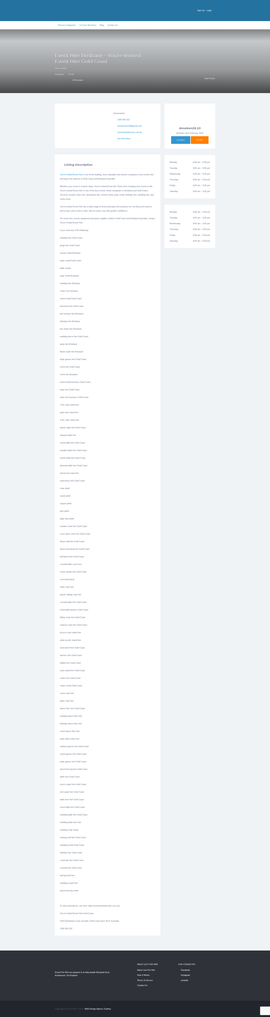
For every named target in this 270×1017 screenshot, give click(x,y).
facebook (205, 1008)
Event (71, 74)
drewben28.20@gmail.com (129, 126)
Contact (181, 140)
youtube (184, 980)
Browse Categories (67, 25)
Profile (199, 140)
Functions (59, 74)
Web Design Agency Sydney (98, 1009)
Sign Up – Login (204, 10)
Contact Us (112, 25)
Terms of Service (145, 980)
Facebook (185, 970)
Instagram (185, 975)
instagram (209, 1008)
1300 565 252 (123, 119)
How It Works (143, 975)
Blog (102, 25)
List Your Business (87, 25)
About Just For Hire (146, 970)
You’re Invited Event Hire (71, 174)
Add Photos (209, 78)
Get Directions (123, 138)
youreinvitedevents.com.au (129, 132)
